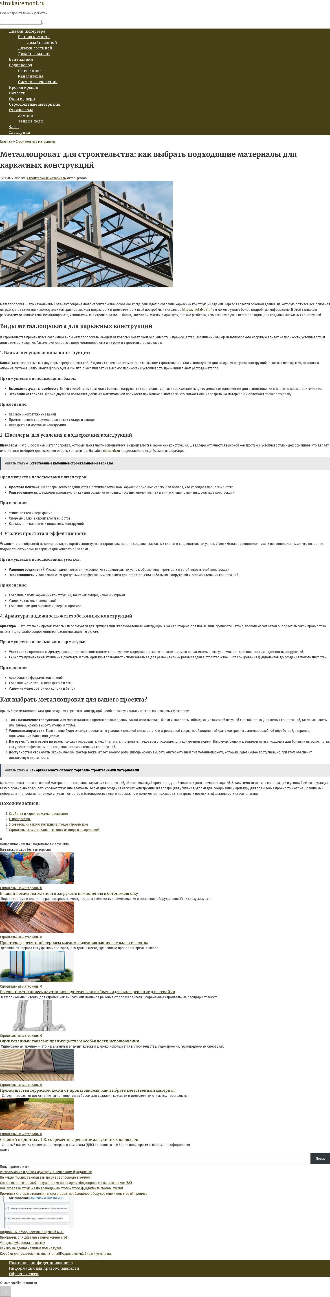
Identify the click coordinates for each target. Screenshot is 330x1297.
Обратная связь (24, 1274)
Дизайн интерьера (27, 31)
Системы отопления (37, 82)
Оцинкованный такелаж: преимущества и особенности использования (69, 1041)
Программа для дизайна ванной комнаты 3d (33, 1237)
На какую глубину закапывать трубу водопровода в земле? (45, 1177)
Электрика (19, 132)
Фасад (15, 126)
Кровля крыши (23, 87)
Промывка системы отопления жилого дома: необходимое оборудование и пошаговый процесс (73, 1193)
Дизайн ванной (42, 42)
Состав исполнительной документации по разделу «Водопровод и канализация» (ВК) (66, 1183)
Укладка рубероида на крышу (22, 1243)
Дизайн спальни (34, 53)
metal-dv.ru (111, 451)
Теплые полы (31, 121)
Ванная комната (34, 37)
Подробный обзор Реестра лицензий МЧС (32, 1232)
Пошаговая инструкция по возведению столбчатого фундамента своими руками (61, 1188)
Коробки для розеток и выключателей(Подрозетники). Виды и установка (56, 1253)
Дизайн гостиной (35, 48)
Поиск (4, 1150)
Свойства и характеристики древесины (38, 813)
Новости (17, 93)
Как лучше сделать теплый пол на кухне (31, 1248)
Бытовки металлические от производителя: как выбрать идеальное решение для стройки (87, 992)
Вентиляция (21, 59)
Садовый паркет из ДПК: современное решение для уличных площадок (69, 1139)
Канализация (31, 76)
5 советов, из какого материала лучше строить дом (48, 824)
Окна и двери (22, 98)
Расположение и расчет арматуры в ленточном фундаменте (46, 1172)
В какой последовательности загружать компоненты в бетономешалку (69, 893)
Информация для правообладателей (44, 1268)
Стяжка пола (21, 110)
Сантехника (30, 70)
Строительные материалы (34, 104)
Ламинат (26, 115)
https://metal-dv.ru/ (197, 309)
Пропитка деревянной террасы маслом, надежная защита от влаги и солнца (74, 942)
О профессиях (20, 819)
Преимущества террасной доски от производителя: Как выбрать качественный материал (87, 1090)
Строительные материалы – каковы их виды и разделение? (54, 830)
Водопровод (20, 65)
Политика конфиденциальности (41, 1262)
